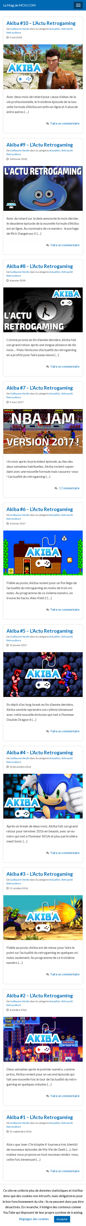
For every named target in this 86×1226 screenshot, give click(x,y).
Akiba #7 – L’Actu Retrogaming (39, 388)
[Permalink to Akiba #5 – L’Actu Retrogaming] (43, 674)
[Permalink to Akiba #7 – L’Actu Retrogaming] (43, 431)
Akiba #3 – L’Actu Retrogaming (39, 874)
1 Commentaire (69, 488)
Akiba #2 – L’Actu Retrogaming (39, 995)
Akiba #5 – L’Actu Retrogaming (39, 631)
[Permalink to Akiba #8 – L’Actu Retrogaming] (43, 309)
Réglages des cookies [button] (34, 1219)
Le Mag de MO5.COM (19, 5)
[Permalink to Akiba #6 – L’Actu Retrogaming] (43, 552)
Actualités (55, 28)
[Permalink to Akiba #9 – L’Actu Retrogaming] (43, 188)
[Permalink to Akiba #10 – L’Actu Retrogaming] (43, 66)
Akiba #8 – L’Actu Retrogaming (39, 266)
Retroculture (13, 32)
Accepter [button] (62, 1219)
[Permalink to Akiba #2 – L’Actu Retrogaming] (43, 1039)
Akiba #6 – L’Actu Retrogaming (39, 509)
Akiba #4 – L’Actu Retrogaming (39, 752)
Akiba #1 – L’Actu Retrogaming (39, 1117)
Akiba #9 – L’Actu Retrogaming (39, 145)
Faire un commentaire (65, 123)
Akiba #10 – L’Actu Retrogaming (41, 23)
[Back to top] (76, 1216)
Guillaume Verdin (20, 28)
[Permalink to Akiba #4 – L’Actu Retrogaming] (43, 796)
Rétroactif (67, 28)
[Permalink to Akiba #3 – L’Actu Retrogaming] (43, 917)
